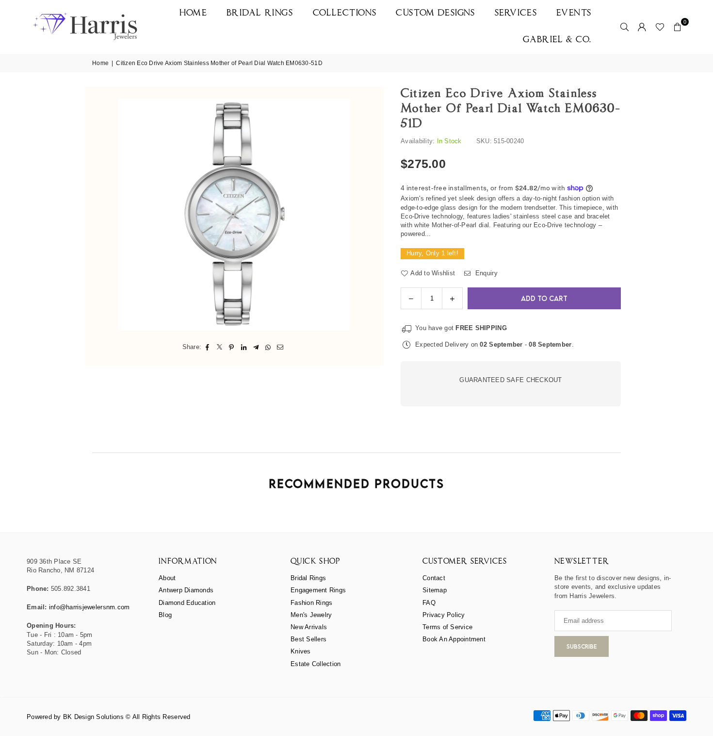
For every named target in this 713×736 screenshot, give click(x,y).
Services (516, 13)
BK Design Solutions (93, 716)
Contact (433, 578)
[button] (677, 26)
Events (574, 13)
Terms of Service (447, 627)
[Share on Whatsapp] (268, 347)
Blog (165, 615)
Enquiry (485, 273)
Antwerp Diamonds (186, 590)
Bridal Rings (260, 13)
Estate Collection (315, 664)
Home (193, 13)
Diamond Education (187, 602)
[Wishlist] (660, 26)
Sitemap (434, 590)
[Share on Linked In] (243, 347)
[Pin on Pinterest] (231, 347)
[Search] (624, 26)
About (167, 578)
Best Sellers (308, 639)
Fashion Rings (311, 602)
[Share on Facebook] (207, 347)
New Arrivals (309, 627)
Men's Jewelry (311, 615)
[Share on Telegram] (255, 347)
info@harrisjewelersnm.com (89, 607)
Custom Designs (435, 13)
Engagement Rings (318, 590)
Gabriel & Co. (557, 40)
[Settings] (642, 26)
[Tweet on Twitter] (219, 347)
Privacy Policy (443, 615)
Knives (301, 651)
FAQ (429, 602)
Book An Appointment (454, 639)
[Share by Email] (280, 347)
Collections (345, 13)
